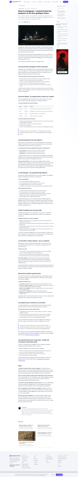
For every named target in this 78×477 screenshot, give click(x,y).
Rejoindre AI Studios (62, 72)
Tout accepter (59, 474)
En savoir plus (42, 475)
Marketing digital (21, 8)
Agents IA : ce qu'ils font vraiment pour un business (62, 18)
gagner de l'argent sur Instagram (32, 334)
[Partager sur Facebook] (27, 22)
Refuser (53, 474)
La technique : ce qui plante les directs (62, 32)
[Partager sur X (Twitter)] (23, 22)
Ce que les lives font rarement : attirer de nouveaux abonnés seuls (62, 44)
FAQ (58, 46)
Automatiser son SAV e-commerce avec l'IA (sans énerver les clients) (61, 15)
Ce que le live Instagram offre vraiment (62, 24)
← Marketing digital (21, 5)
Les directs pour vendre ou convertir (61, 41)
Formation (65, 1)
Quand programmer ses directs (62, 29)
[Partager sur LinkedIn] (25, 22)
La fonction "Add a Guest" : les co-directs (62, 36)
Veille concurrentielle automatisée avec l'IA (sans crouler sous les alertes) (62, 11)
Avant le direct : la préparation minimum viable (62, 27)
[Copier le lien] (29, 22)
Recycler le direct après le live (62, 38)
